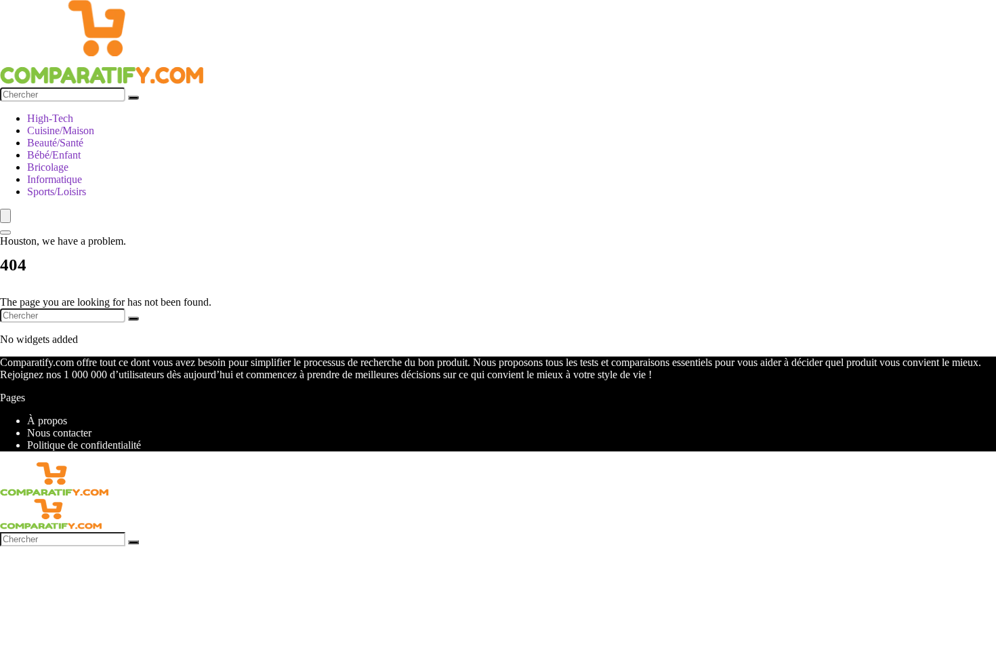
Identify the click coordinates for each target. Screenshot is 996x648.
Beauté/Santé (55, 142)
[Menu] (5, 216)
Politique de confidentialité (84, 445)
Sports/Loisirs (56, 191)
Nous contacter (59, 433)
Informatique (54, 179)
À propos (47, 420)
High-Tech (50, 118)
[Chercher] (133, 98)
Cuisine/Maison (60, 130)
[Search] (5, 232)
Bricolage (47, 167)
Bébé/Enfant (54, 155)
